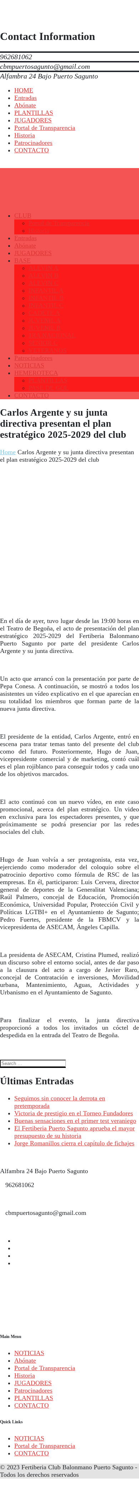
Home (8, 452)
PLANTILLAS (33, 1398)
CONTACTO (31, 1405)
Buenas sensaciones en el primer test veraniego (75, 1120)
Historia (24, 1375)
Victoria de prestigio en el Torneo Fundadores (73, 1113)
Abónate (25, 1360)
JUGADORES (33, 1383)
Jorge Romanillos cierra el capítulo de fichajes (74, 1143)
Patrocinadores (33, 1390)
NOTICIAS (29, 1353)
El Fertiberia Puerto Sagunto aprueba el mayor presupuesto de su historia (74, 1132)
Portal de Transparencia (44, 1368)
